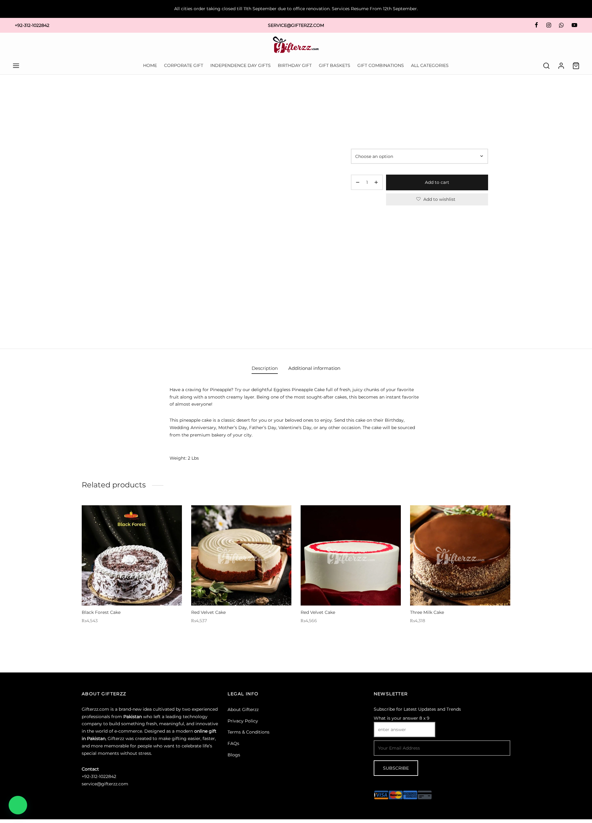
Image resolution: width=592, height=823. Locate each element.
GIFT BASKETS (334, 65)
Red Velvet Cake (208, 612)
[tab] (265, 368)
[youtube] (574, 25)
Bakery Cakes (434, 100)
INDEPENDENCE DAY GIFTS (240, 65)
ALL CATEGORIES (430, 65)
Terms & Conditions (248, 732)
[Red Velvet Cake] (241, 555)
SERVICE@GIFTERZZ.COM (296, 25)
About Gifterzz (243, 709)
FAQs (233, 743)
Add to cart (437, 182)
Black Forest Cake (101, 612)
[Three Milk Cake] (460, 555)
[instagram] (548, 25)
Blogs (234, 755)
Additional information (314, 368)
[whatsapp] (561, 25)
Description (265, 368)
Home (357, 100)
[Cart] (576, 65)
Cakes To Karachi (401, 100)
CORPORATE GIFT (183, 65)
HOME (150, 65)
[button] (18, 805)
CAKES (374, 100)
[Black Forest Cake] (132, 555)
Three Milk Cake (427, 612)
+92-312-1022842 (32, 25)
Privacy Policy (243, 721)
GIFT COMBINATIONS (380, 65)
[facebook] (536, 25)
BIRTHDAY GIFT (295, 65)
